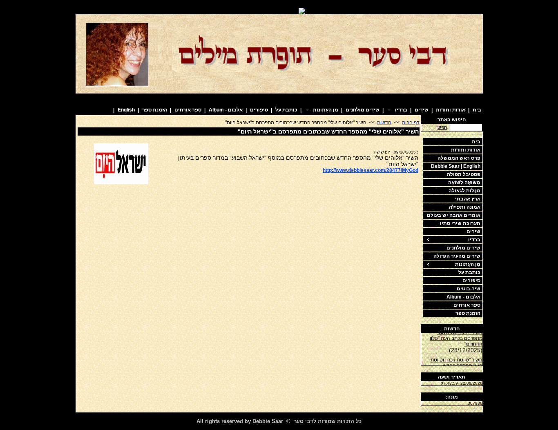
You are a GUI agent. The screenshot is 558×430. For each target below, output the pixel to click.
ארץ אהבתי (467, 199)
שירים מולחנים (362, 110)
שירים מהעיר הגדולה (456, 256)
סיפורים (259, 110)
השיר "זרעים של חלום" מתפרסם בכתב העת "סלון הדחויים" (456, 336)
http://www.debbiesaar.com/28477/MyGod (370, 170)
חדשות (452, 329)
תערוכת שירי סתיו (460, 223)
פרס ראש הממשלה (458, 158)
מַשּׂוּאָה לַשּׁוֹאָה (464, 182)
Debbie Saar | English (455, 166)
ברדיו (474, 240)
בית (477, 110)
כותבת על (286, 110)
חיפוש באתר (451, 120)
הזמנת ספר (154, 110)
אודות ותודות (450, 110)
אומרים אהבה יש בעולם (453, 215)
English (126, 110)
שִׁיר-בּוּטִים (468, 289)
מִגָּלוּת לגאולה (464, 191)
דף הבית (411, 122)
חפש (442, 127)
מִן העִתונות (467, 264)
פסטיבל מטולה (463, 174)
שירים (422, 110)
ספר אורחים (187, 110)
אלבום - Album (226, 110)
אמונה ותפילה (464, 207)
